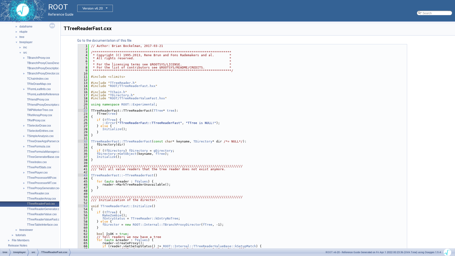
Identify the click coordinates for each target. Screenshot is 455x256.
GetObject (127, 153)
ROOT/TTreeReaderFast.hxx (132, 86)
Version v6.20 (92, 8)
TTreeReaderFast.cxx (41, 204)
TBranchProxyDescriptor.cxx (45, 68)
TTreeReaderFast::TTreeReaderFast (121, 141)
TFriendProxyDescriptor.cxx (44, 104)
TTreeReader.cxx (38, 193)
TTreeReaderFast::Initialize (126, 206)
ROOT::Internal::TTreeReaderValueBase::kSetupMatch (209, 246)
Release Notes (17, 245)
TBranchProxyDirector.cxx (43, 73)
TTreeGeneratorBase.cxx (43, 157)
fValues (141, 181)
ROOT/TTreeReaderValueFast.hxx (137, 98)
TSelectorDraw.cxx (39, 125)
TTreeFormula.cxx (38, 146)
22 (82, 110)
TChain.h (117, 92)
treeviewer (26, 230)
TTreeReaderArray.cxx (41, 198)
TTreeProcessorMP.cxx (41, 177)
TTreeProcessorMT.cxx (41, 183)
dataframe (25, 26)
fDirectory (115, 150)
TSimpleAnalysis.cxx (40, 136)
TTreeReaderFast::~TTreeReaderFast (122, 175)
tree (21, 37)
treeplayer (25, 42)
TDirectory (202, 141)
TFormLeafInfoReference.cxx (45, 94)
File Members (20, 240)
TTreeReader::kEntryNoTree (154, 218)
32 (82, 141)
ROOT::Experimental (138, 104)
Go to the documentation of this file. (104, 40)
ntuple (23, 31)
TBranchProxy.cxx (38, 57)
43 (82, 175)
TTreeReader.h (122, 83)
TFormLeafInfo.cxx (39, 89)
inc (25, 47)
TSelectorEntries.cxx (40, 131)
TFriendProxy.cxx (38, 99)
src (25, 52)
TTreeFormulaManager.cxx (44, 151)
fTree (111, 120)
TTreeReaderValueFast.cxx (44, 219)
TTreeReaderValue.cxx (42, 214)
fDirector (110, 224)
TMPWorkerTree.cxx (40, 110)
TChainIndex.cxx (38, 78)
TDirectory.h (121, 95)
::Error (109, 123)
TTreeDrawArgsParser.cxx (44, 141)
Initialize (111, 129)
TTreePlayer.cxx (37, 172)
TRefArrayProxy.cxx (39, 115)
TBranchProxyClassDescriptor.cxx (49, 63)
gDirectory (163, 150)
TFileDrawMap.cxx (39, 84)
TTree (158, 110)
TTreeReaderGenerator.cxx (44, 209)
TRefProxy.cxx (36, 120)
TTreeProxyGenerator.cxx (43, 188)
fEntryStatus (113, 218)
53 (82, 206)
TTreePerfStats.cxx (39, 167)
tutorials (21, 235)
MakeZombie (111, 215)
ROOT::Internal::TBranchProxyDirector (167, 224)
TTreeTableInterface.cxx (42, 224)
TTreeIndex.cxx (37, 162)
